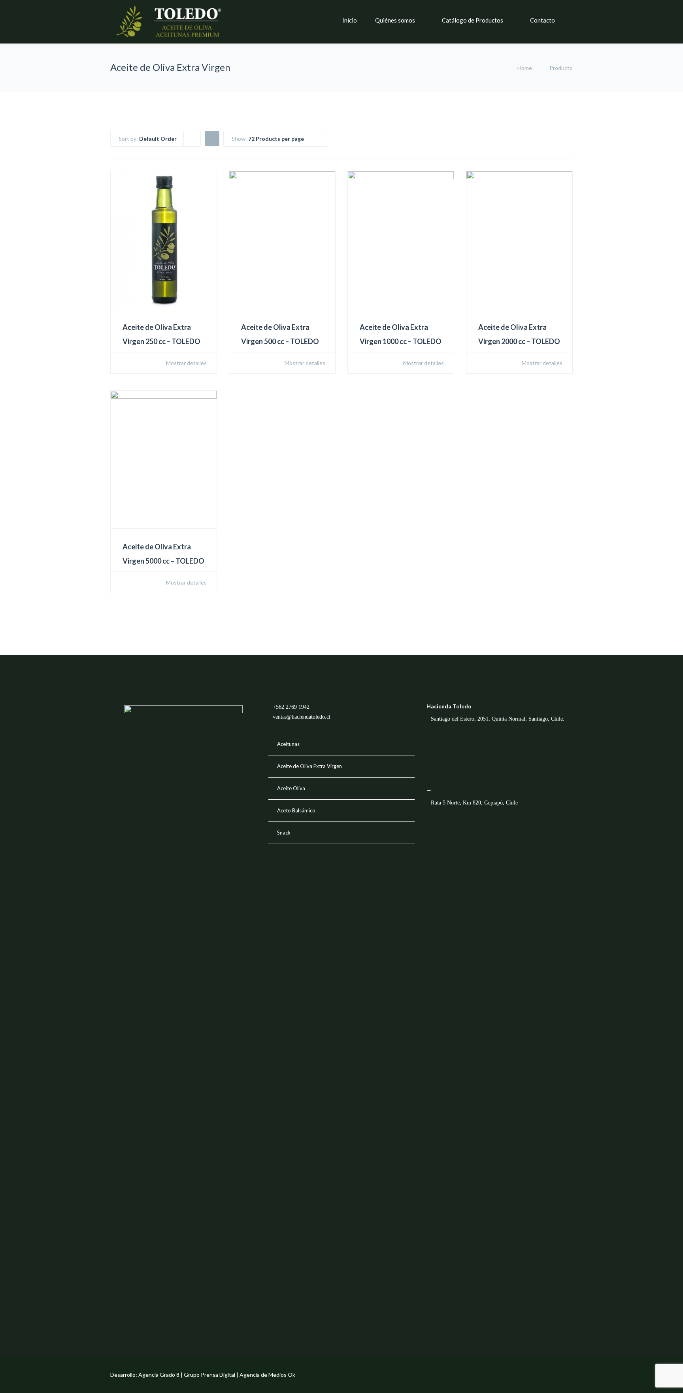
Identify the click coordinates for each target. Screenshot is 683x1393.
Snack (284, 832)
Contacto (542, 20)
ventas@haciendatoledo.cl (301, 717)
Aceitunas (288, 744)
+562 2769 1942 (291, 707)
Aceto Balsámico (296, 810)
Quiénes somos (395, 20)
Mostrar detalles (186, 363)
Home (524, 67)
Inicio (349, 20)
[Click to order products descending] (211, 138)
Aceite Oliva (291, 788)
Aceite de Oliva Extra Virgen (309, 766)
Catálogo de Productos (472, 20)
